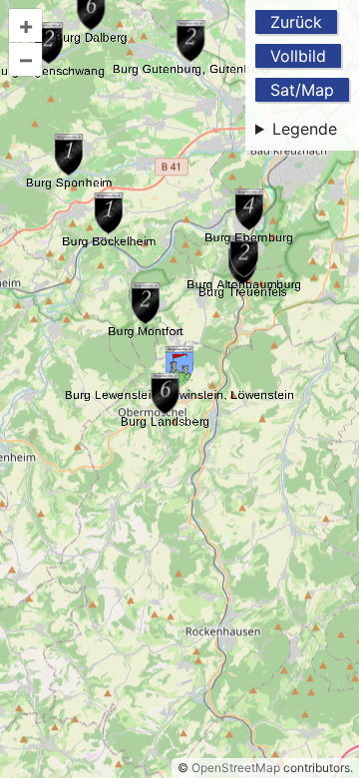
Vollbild (298, 56)
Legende (304, 129)
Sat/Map (302, 90)
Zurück (296, 22)
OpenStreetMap (235, 767)
